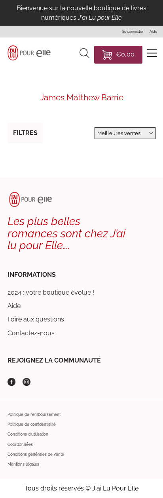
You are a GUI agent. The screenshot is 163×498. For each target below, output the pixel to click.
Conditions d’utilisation (28, 434)
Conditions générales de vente (36, 454)
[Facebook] (11, 382)
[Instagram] (26, 382)
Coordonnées (20, 444)
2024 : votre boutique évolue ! (51, 292)
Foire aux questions (36, 319)
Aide (14, 306)
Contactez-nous (31, 333)
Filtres (25, 133)
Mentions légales (23, 464)
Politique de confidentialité (32, 424)
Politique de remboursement (34, 414)
